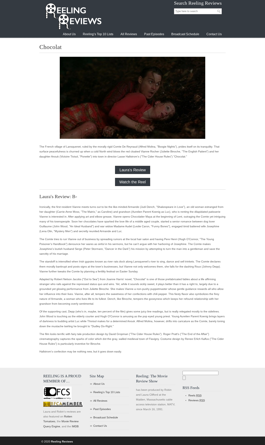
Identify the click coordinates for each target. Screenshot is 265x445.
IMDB (75, 426)
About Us (99, 383)
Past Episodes (102, 409)
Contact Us (100, 425)
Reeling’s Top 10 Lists (106, 392)
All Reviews (100, 400)
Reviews (196, 400)
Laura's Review (133, 170)
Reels (195, 395)
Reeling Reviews (73, 16)
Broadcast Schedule (105, 417)
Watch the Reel (132, 182)
